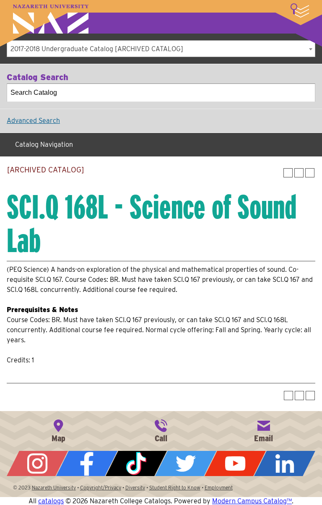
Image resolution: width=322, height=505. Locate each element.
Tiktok (136, 463)
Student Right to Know (174, 487)
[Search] (306, 92)
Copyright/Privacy (100, 487)
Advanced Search (33, 121)
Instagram (37, 463)
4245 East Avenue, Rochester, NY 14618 (58, 430)
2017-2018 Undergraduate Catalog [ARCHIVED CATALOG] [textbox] (96, 49)
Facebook (86, 463)
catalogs (51, 501)
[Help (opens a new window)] (309, 172)
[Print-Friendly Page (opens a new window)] (299, 172)
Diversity (135, 487)
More (300, 10)
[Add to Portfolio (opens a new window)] (288, 172)
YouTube (235, 463)
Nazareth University (50, 19)
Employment (219, 487)
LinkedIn (284, 463)
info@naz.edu (263, 430)
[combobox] (161, 48)
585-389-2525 (161, 430)
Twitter (185, 463)
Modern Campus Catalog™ (252, 501)
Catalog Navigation (44, 144)
